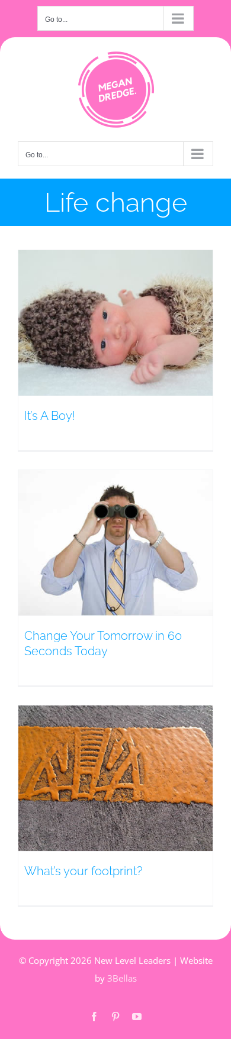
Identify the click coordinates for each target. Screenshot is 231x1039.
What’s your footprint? (83, 871)
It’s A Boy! (49, 416)
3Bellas (122, 978)
